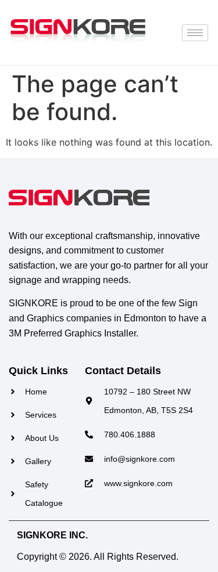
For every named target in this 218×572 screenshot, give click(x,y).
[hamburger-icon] (195, 32)
